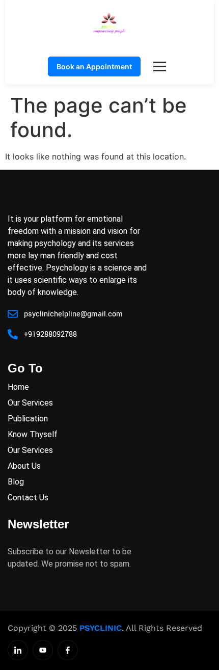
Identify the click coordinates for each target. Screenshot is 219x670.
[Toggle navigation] (159, 66)
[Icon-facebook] (68, 650)
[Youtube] (43, 650)
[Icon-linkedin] (18, 650)
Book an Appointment (94, 66)
